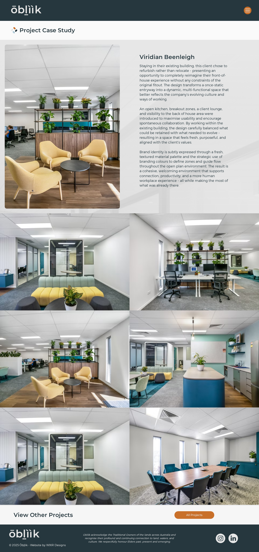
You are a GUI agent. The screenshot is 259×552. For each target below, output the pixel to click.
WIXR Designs (56, 545)
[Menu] (247, 10)
